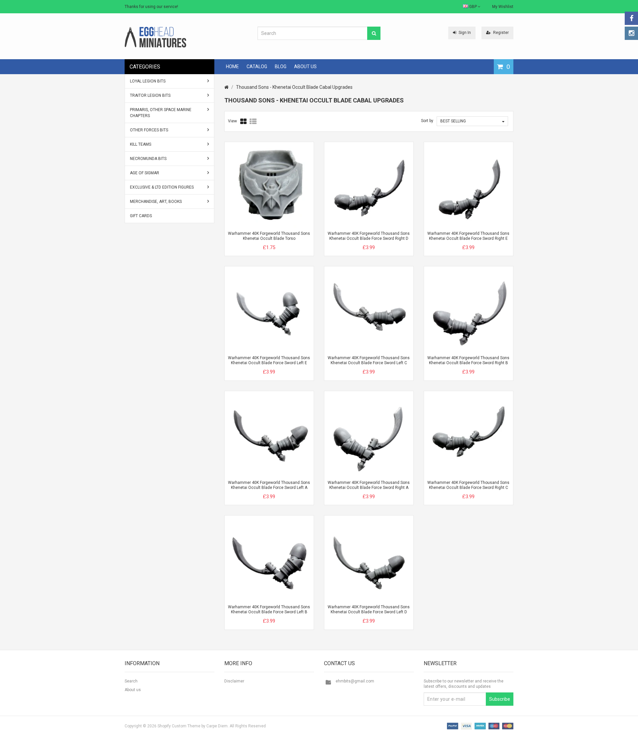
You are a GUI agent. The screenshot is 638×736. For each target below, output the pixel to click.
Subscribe (499, 699)
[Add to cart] (257, 241)
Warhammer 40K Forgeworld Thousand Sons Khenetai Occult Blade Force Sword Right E (468, 236)
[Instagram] (631, 33)
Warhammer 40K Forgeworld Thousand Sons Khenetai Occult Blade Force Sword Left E (269, 360)
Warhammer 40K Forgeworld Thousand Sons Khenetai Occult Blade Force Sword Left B (269, 609)
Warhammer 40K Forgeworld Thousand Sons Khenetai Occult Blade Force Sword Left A (269, 485)
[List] (253, 121)
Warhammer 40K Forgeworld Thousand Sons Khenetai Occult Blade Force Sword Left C (369, 360)
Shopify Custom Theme (179, 726)
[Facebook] (631, 18)
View (232, 121)
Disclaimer (234, 681)
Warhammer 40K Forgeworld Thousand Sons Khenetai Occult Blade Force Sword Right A (369, 485)
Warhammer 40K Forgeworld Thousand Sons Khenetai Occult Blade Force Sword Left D (369, 609)
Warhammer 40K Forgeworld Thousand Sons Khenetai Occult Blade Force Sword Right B (468, 360)
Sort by (427, 120)
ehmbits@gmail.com (355, 681)
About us (133, 689)
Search (131, 681)
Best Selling (453, 121)
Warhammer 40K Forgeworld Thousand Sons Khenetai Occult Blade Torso (269, 236)
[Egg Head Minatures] (155, 37)
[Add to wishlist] (281, 241)
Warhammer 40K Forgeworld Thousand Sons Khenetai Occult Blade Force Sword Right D (369, 236)
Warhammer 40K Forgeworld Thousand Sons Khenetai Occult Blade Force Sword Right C (468, 485)
